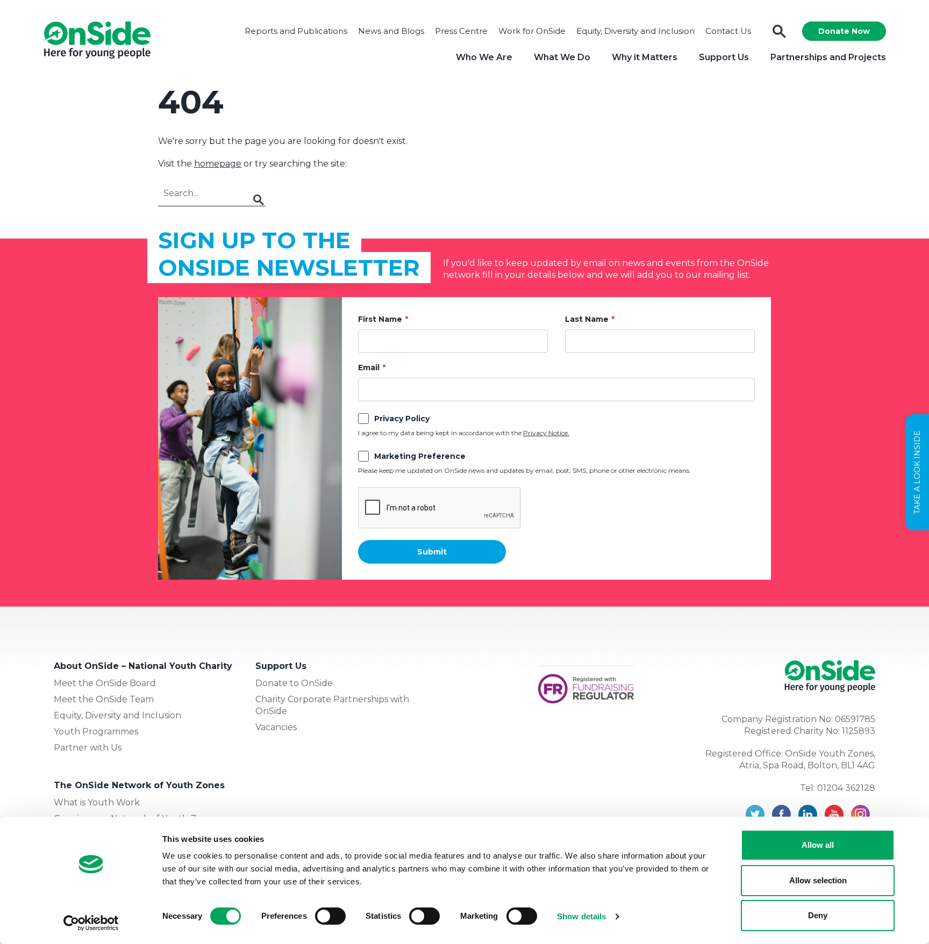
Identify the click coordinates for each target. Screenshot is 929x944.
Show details (581, 916)
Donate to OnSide (294, 683)
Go (259, 199)
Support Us (724, 57)
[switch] (330, 916)
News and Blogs (391, 31)
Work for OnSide (532, 31)
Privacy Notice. (546, 433)
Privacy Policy (402, 418)
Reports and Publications (296, 31)
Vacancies (276, 727)
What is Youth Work (97, 802)
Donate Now (844, 31)
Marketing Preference (420, 456)
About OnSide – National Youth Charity (143, 666)
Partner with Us (88, 748)
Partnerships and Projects (828, 57)
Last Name (587, 319)
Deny (817, 915)
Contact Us (728, 31)
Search (779, 31)
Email (369, 367)
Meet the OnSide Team (104, 699)
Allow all (818, 844)
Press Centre (461, 31)
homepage (217, 163)
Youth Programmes (96, 731)
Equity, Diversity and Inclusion (635, 31)
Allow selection (818, 880)
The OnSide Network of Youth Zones (139, 785)
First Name (380, 319)
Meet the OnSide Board (105, 683)
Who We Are (484, 57)
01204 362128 (846, 788)
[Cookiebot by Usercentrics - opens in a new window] (91, 923)
